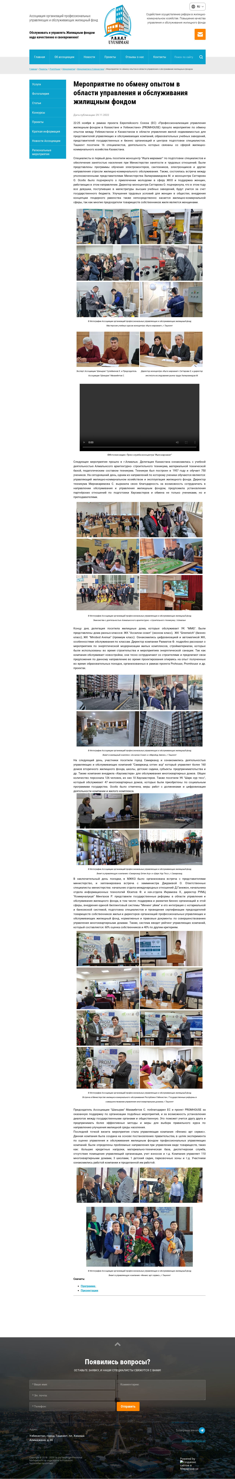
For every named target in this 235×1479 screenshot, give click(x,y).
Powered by (187, 1458)
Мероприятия (68, 69)
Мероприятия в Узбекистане (90, 69)
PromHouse (55, 69)
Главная (33, 69)
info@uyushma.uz (194, 1440)
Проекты (43, 69)
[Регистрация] (200, 34)
